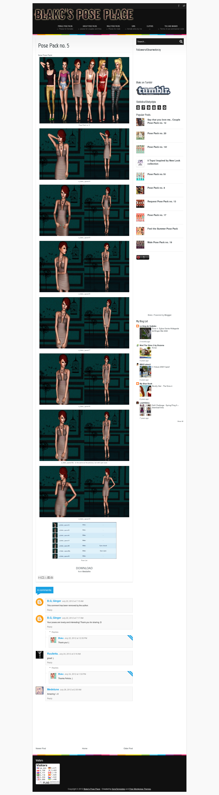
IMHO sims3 (145, 364)
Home (84, 748)
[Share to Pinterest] (51, 577)
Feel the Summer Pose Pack (162, 228)
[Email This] (39, 577)
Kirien (154, 347)
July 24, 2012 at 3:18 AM (70, 653)
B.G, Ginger (54, 601)
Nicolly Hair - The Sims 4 (162, 386)
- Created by (112, 788)
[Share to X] (45, 577)
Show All (180, 421)
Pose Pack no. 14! (157, 146)
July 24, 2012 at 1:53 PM (75, 674)
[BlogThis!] (42, 577)
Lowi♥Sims (145, 402)
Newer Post (41, 748)
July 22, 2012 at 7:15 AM (72, 601)
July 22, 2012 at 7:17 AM (72, 617)
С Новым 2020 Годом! (161, 366)
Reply (49, 609)
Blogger (167, 315)
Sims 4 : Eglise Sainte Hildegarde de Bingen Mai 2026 (165, 329)
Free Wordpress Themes (140, 788)
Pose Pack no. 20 (156, 133)
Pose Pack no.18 (156, 174)
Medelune (53, 689)
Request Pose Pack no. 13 (161, 201)
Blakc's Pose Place (92, 788)
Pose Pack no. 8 (156, 187)
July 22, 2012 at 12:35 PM (76, 638)
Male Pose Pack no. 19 (159, 242)
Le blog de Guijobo (148, 326)
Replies (55, 632)
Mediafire (86, 571)
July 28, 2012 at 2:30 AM (70, 689)
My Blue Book (146, 383)
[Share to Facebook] (48, 577)
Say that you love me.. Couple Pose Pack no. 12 (163, 121)
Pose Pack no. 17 (156, 215)
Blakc (61, 638)
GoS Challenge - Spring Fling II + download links (165, 406)
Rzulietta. (52, 653)
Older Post (128, 748)
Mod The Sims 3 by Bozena (152, 345)
